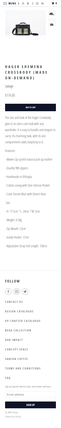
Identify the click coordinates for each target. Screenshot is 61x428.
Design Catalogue (19, 311)
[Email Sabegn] (26, 291)
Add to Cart (31, 107)
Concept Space (16, 349)
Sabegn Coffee (16, 359)
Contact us (14, 302)
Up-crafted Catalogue (23, 321)
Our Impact (14, 340)
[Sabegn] (30, 3)
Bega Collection (18, 330)
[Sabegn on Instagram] (17, 291)
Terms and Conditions (23, 368)
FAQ (8, 378)
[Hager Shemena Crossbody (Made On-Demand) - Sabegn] (25, 25)
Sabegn (9, 86)
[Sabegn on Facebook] (9, 291)
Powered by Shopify (13, 416)
